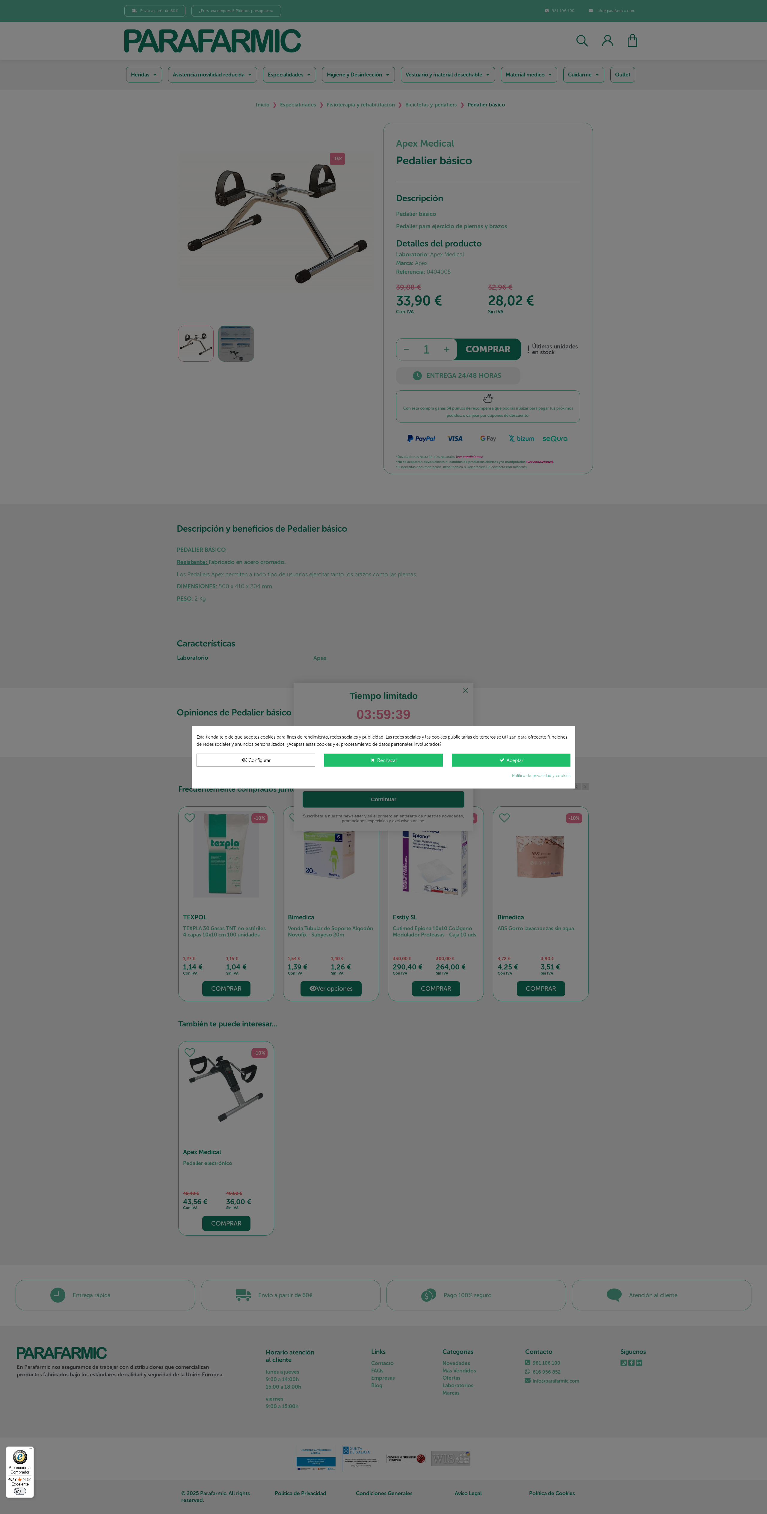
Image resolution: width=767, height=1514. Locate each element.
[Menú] (30, 1450)
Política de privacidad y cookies (541, 775)
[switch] (20, 1491)
